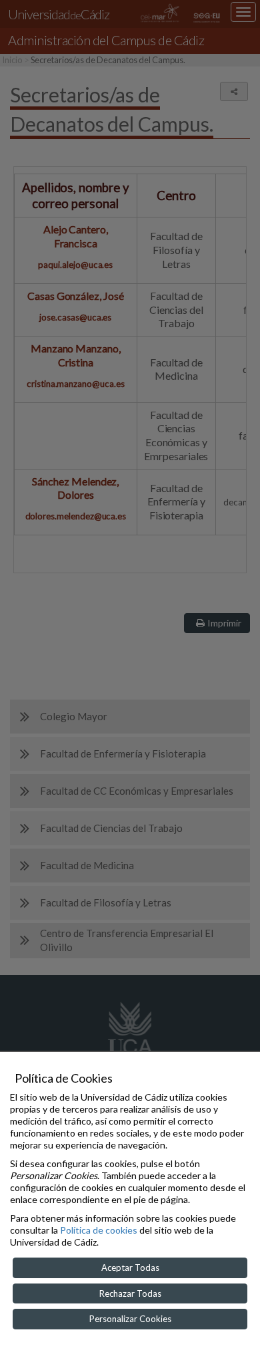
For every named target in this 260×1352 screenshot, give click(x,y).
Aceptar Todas (130, 1267)
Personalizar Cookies (130, 1318)
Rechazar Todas (130, 1293)
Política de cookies (98, 1230)
